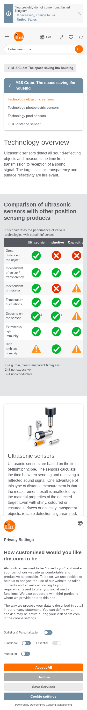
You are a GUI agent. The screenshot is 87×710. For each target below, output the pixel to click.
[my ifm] (62, 37)
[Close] (79, 13)
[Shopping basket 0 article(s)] (80, 37)
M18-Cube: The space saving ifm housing (45, 85)
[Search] (79, 49)
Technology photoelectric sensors (33, 107)
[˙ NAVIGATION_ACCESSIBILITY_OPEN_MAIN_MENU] (7, 37)
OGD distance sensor (24, 124)
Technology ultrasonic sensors (31, 99)
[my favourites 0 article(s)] (71, 37)
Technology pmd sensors (27, 116)
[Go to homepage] (19, 37)
